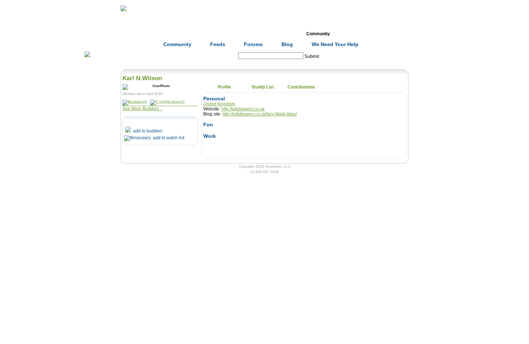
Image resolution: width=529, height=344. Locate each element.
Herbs (164, 33)
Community (318, 33)
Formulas (202, 33)
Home (125, 33)
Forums (253, 44)
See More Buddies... (142, 108)
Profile (224, 87)
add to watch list (167, 137)
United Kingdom (219, 104)
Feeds (217, 44)
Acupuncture (241, 33)
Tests (279, 33)
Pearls (356, 33)
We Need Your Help (335, 44)
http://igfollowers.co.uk (242, 109)
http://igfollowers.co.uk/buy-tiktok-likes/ (259, 114)
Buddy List (263, 87)
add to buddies (146, 130)
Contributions (301, 87)
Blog (287, 44)
